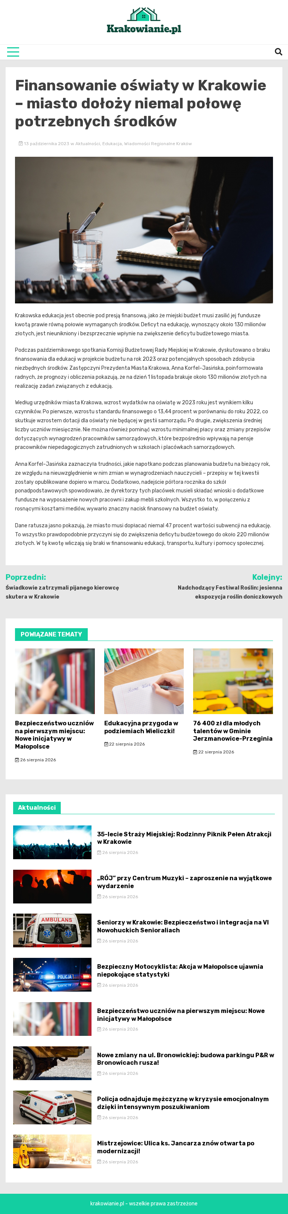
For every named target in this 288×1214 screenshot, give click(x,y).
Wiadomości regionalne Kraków (158, 143)
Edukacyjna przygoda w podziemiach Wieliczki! (141, 727)
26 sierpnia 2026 (37, 759)
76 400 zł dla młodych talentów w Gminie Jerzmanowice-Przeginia (233, 731)
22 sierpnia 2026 (126, 744)
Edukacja (112, 143)
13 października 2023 (46, 143)
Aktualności (87, 143)
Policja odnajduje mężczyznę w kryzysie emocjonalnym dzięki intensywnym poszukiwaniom (183, 1102)
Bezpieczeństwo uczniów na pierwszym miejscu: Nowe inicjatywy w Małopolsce (54, 735)
